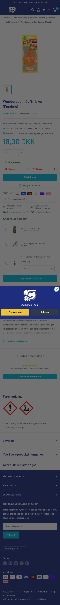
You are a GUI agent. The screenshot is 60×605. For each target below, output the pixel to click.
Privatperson (15, 312)
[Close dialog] (56, 289)
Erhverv (45, 312)
